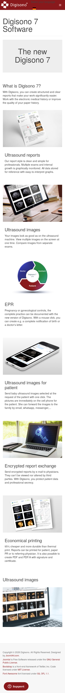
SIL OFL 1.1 (43, 673)
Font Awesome (10, 673)
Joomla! (6, 659)
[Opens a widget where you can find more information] (16, 686)
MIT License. (24, 669)
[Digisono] (14, 5)
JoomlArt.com (12, 655)
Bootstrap (7, 666)
